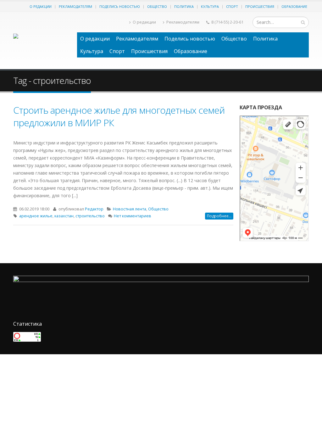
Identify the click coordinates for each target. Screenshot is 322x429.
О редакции (41, 6)
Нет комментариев (132, 216)
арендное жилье (36, 216)
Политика (184, 6)
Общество (157, 6)
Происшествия (259, 6)
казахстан (64, 216)
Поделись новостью (119, 6)
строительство (90, 216)
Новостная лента (129, 209)
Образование (294, 6)
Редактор (94, 209)
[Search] (303, 22)
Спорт (232, 6)
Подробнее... (219, 216)
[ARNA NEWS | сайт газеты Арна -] (42, 40)
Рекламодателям (75, 6)
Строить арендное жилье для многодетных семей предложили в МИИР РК (119, 116)
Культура (210, 6)
